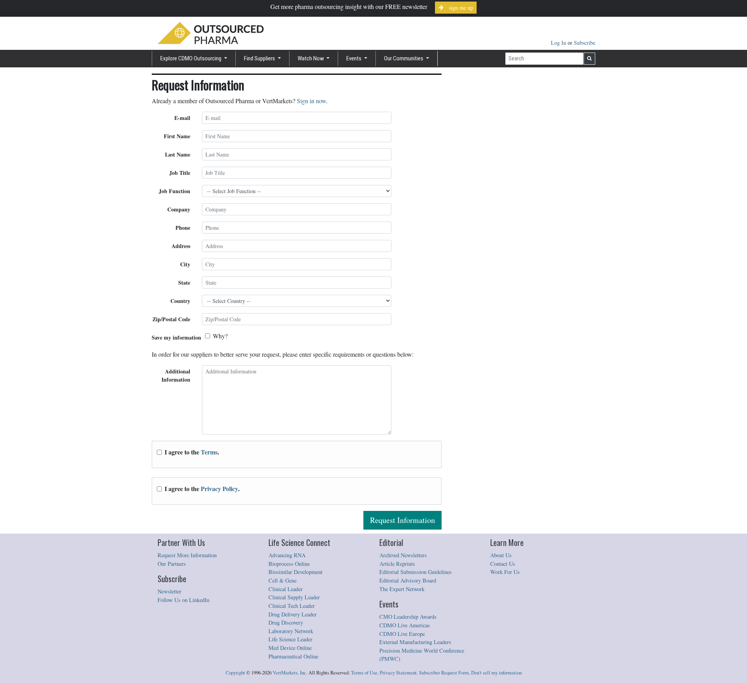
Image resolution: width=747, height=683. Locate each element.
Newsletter (169, 591)
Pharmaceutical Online (293, 656)
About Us (501, 555)
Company (178, 209)
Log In (559, 42)
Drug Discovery (285, 622)
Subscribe (584, 42)
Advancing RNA (286, 555)
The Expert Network (401, 589)
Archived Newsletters (403, 555)
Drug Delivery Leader (292, 614)
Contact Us (502, 563)
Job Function (174, 191)
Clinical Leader (285, 589)
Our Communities (404, 58)
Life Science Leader (290, 639)
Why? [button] (220, 336)
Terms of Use (364, 672)
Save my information (176, 337)
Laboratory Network (290, 631)
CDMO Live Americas (404, 625)
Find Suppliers (260, 58)
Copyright (235, 672)
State (184, 282)
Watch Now (311, 58)
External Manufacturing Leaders (415, 642)
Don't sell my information (496, 672)
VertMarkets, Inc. (290, 672)
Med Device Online (290, 647)
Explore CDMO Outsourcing (191, 58)
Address (181, 246)
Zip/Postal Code (171, 319)
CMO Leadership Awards (408, 616)
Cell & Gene (282, 580)
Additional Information (175, 375)
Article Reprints (397, 563)
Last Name (177, 154)
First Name (177, 136)
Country (180, 301)
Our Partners (172, 563)
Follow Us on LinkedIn (183, 600)
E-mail (182, 118)
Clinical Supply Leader (294, 597)
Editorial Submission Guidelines (415, 572)
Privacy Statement (398, 672)
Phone (182, 228)
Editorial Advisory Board (407, 580)
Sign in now (311, 101)
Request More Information (187, 555)
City (185, 264)
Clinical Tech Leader (291, 605)
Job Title (179, 173)
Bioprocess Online (289, 563)
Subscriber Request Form (444, 672)
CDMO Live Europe (402, 633)
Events (354, 58)
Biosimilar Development (295, 572)
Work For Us (505, 572)
